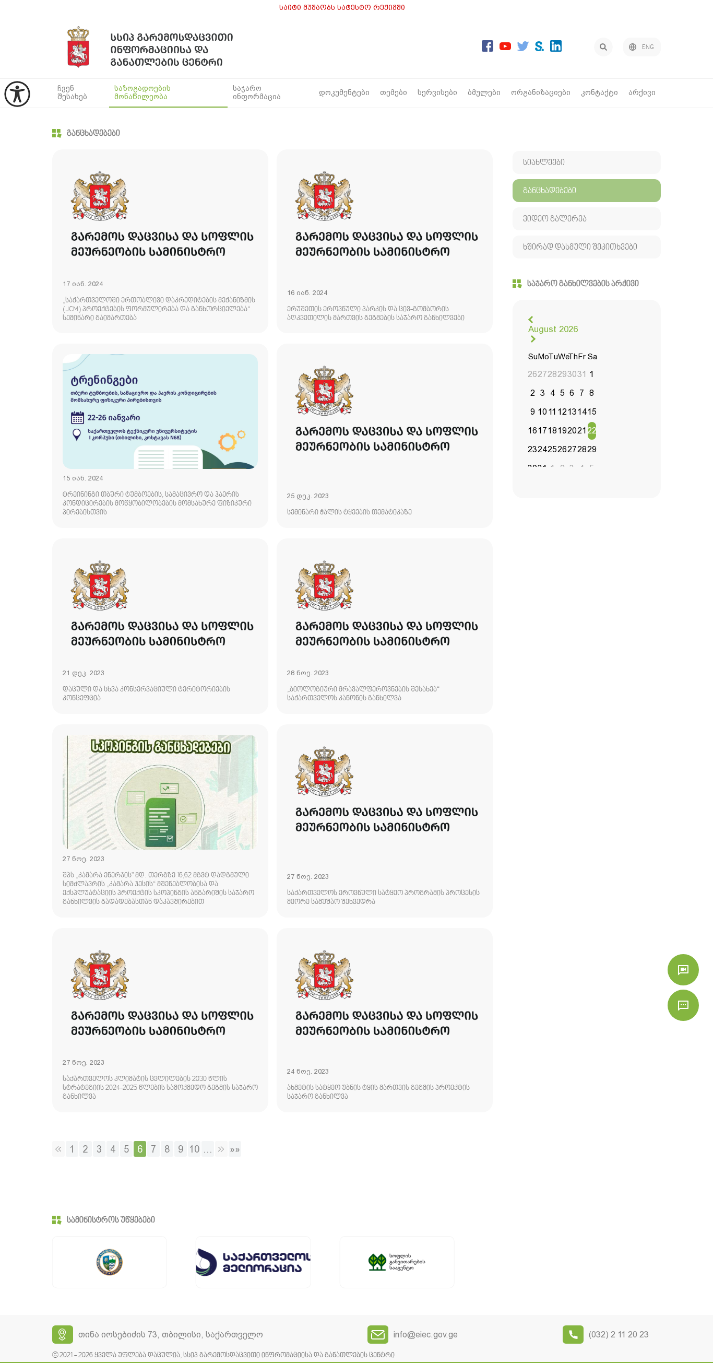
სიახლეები (544, 163)
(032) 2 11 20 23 (619, 1335)
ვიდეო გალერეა (555, 219)
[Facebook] (487, 48)
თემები (393, 92)
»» (235, 1149)
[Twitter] (523, 48)
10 (194, 1149)
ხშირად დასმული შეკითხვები (580, 247)
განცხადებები (93, 134)
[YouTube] (505, 47)
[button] (532, 319)
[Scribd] (539, 48)
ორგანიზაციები (541, 92)
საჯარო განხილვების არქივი (583, 284)
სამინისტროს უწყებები (111, 1220)
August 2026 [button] (553, 329)
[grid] (562, 413)
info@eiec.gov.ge (426, 1335)
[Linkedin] (556, 48)
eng (648, 47)
